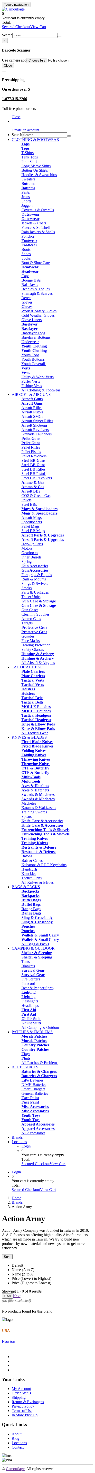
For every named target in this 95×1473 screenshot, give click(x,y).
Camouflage (15, 1469)
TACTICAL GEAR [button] (27, 667)
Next (16, 1296)
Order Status (21, 1393)
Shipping (19, 1397)
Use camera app (14, 60)
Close (8, 65)
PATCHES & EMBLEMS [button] (32, 1032)
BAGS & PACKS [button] (26, 887)
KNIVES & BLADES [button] (29, 737)
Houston (8, 1341)
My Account (21, 1389)
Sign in (17, 121)
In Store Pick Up (25, 1415)
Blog (15, 1438)
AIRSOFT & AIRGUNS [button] (31, 394)
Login (26, 1146)
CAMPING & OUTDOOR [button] (33, 948)
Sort (7, 1257)
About (16, 1434)
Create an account (25, 130)
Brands (17, 1137)
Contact (18, 1447)
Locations (19, 1142)
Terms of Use (22, 1411)
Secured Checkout (16, 27)
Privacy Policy (23, 1406)
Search (7, 35)
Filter (7, 1296)
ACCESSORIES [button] (25, 1067)
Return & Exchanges (28, 1402)
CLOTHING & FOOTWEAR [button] (35, 139)
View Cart (38, 27)
